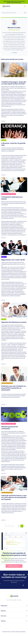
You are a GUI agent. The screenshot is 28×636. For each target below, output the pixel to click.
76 (18, 526)
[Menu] (25, 6)
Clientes (3, 621)
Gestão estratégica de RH (7, 383)
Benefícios (4, 256)
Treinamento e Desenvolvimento (8, 194)
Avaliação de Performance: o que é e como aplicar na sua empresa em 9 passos (13, 497)
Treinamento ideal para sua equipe (11, 198)
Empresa (3, 610)
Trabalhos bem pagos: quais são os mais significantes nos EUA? (13, 83)
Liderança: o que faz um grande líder (13, 144)
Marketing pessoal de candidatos (9, 428)
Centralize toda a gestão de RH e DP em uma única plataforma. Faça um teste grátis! (14, 2)
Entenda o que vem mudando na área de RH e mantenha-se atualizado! (13, 388)
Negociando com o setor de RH (13, 260)
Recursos (3, 616)
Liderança (4, 140)
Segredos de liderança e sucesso (14, 322)
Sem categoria (5, 78)
